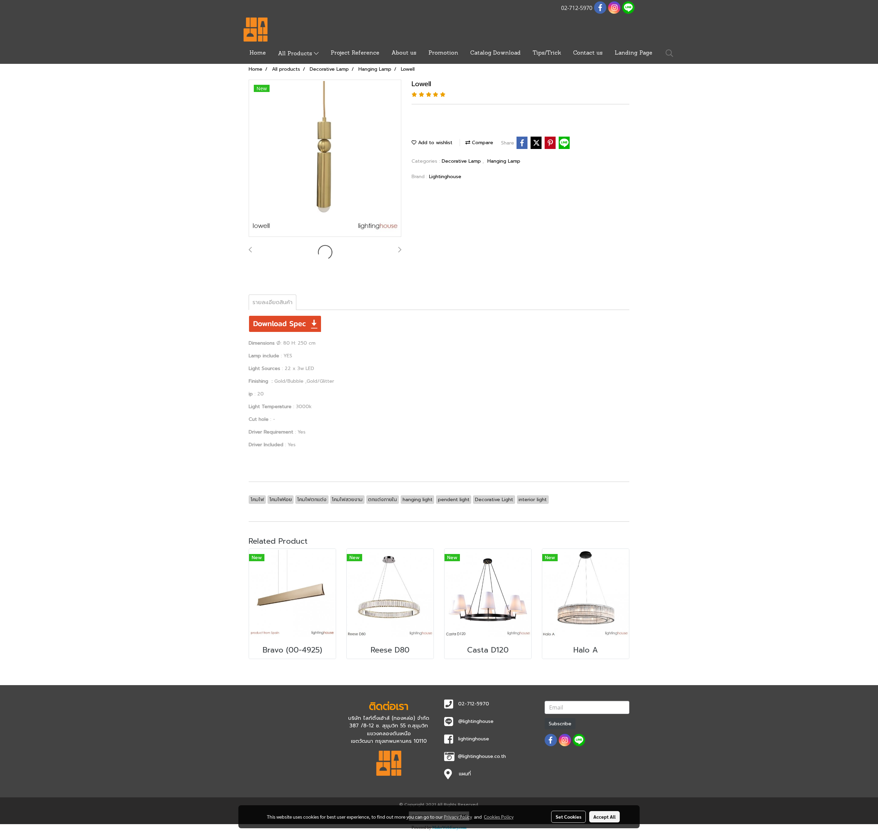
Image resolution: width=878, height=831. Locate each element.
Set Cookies (568, 816)
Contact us (588, 53)
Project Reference (355, 53)
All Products (296, 54)
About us (403, 53)
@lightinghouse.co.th (482, 756)
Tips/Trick (547, 53)
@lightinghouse (476, 721)
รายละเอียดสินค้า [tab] (272, 302)
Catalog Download (495, 53)
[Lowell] (325, 158)
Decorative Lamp (462, 161)
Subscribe (560, 723)
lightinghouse (473, 738)
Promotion (443, 53)
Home (257, 53)
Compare (481, 142)
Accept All (604, 816)
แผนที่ (465, 773)
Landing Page (633, 53)
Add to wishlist (434, 142)
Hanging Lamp (503, 161)
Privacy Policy (458, 816)
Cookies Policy (498, 816)
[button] (669, 53)
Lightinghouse (445, 176)
